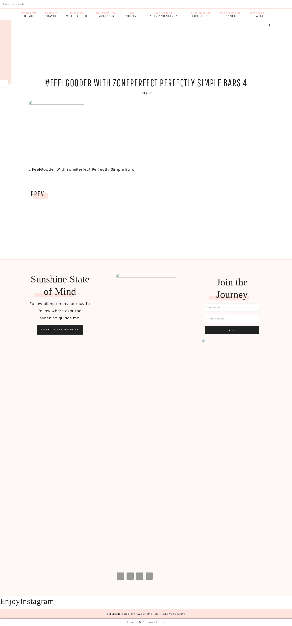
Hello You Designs (173, 614)
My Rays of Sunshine (146, 49)
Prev (37, 194)
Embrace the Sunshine (60, 329)
